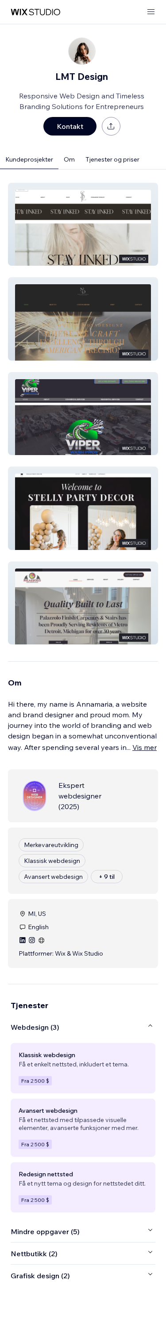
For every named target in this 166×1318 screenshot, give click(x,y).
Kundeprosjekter (29, 159)
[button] (83, 224)
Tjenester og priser (112, 159)
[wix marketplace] (35, 12)
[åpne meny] (151, 12)
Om (69, 159)
